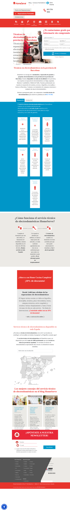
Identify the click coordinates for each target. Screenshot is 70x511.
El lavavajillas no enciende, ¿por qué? (19, 409)
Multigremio (17, 472)
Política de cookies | (24, 487)
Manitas (25, 470)
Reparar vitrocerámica (35, 149)
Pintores (31, 470)
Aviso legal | (14, 487)
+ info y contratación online (34, 317)
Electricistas (25, 461)
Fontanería (17, 461)
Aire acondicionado (18, 470)
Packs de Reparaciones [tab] (22, 10)
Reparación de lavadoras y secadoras (35, 120)
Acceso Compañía (50, 465)
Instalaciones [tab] (19, 17)
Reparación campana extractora (35, 182)
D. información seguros (18, 479)
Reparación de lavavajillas (22, 149)
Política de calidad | (34, 487)
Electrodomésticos (27, 64)
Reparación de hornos (47, 149)
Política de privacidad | (19, 487)
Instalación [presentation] (29, 100)
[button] (4, 506)
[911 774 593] (45, 9)
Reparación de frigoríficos (47, 119)
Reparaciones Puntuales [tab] (25, 13)
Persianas (25, 472)
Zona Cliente (49, 461)
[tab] (20, 100)
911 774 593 (50, 10)
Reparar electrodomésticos (23, 119)
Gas (16, 468)
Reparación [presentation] (20, 100)
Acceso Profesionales (50, 463)
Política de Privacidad (49, 49)
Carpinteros (31, 461)
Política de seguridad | (29, 487)
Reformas (31, 472)
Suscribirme (49, 447)
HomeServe (18, 64)
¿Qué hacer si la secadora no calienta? (49, 409)
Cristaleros (31, 468)
